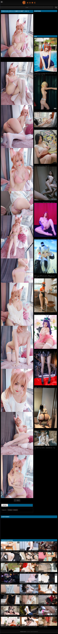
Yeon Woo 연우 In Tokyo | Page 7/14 (41, 165)
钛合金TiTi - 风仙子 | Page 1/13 (40, 350)
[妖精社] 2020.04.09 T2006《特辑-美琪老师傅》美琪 (10, 551)
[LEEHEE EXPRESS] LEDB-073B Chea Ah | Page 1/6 (44, 111)
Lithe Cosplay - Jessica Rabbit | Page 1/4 (42, 238)
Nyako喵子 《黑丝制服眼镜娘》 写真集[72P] (29, 551)
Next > (18, 500)
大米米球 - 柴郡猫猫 (43, 626)
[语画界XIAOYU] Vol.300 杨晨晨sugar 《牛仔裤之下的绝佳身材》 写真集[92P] (29, 616)
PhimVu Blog (29, 2)
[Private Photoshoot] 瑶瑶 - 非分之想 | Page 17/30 (44, 129)
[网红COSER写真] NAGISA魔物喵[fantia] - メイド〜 (29, 562)
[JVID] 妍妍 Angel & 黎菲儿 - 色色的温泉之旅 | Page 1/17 (44, 448)
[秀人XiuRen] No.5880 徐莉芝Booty (9, 562)
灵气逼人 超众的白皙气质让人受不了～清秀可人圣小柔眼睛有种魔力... (48, 583)
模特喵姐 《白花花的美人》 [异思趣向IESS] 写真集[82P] (29, 605)
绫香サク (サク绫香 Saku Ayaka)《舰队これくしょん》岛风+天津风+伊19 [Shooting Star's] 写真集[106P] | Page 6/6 (45, 276)
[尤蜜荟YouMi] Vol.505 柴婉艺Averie (9, 605)
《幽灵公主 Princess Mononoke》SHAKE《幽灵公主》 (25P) (10, 572)
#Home (27, 7)
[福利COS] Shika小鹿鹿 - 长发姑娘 (46, 551)
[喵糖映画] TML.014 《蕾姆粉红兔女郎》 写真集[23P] (48, 616)
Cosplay (10, 510)
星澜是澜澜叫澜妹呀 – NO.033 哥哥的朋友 (29, 594)
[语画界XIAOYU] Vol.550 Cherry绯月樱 (28, 626)
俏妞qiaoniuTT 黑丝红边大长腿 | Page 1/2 (42, 430)
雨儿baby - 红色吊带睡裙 (44, 605)
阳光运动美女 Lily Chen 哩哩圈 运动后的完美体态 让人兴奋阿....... (10, 626)
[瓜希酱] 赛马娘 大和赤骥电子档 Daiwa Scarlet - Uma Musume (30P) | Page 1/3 (45, 74)
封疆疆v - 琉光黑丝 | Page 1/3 (40, 387)
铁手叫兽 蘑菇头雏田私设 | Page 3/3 (41, 314)
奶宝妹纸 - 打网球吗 (43, 572)
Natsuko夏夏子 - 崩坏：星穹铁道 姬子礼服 (29, 572)
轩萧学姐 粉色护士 (24, 583)
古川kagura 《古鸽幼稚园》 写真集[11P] (10, 594)
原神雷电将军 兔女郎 (5, 583)
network (15, 510)
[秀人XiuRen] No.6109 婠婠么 (45, 594)
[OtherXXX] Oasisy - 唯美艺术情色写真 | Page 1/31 (44, 202)
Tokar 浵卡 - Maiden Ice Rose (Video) (9, 616)
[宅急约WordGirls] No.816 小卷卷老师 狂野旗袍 (48, 562)
